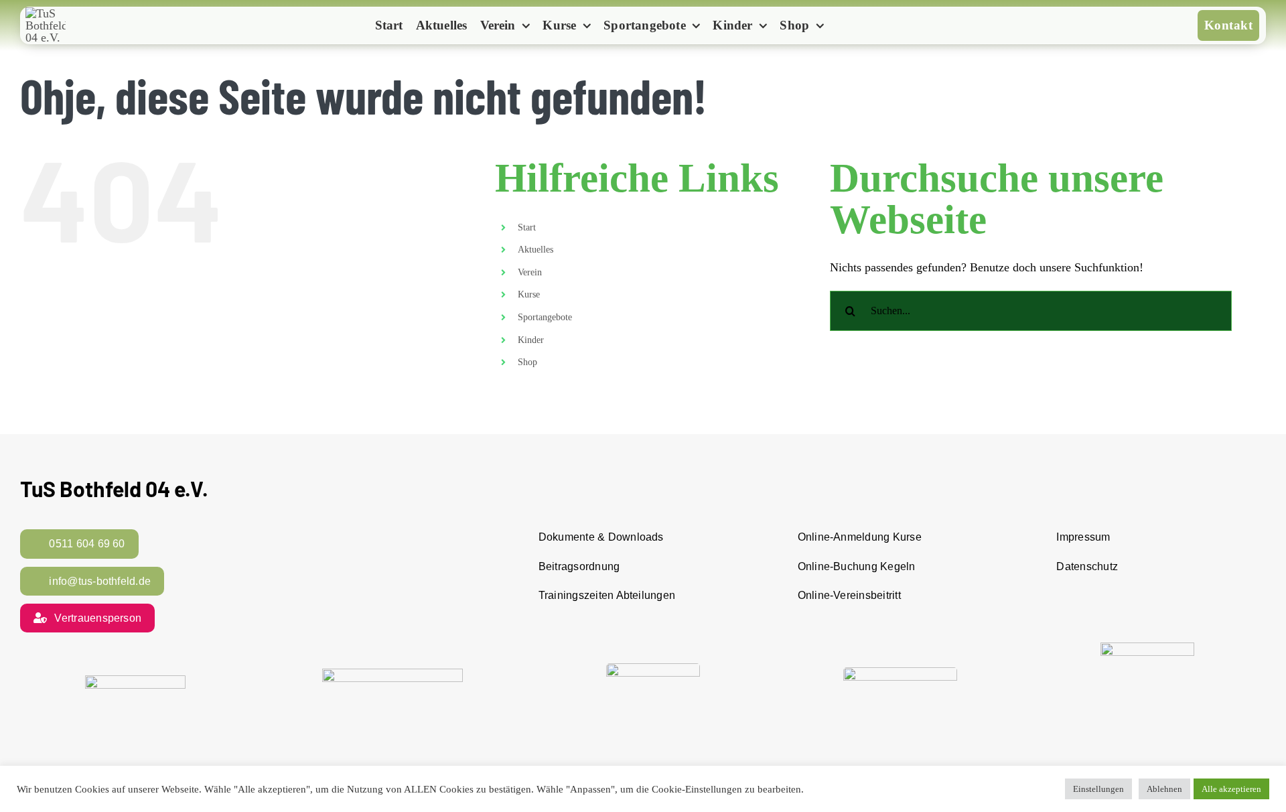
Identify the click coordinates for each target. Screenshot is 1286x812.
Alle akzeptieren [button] (1231, 789)
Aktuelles (535, 250)
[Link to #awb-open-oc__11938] (853, 26)
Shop (527, 362)
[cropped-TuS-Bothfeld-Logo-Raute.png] (45, 13)
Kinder (531, 340)
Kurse (529, 294)
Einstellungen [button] (1098, 789)
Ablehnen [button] (1164, 789)
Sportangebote (545, 317)
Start (527, 227)
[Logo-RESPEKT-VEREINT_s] (135, 681)
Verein (530, 272)
